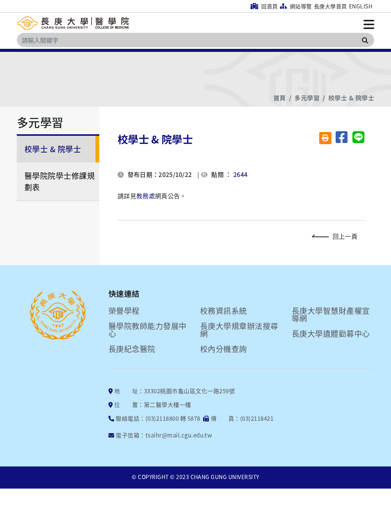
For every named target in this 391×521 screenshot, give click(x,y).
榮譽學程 (124, 311)
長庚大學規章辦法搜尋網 (239, 330)
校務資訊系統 (223, 311)
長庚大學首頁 (330, 6)
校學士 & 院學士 (351, 97)
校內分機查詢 (223, 349)
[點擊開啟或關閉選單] (369, 23)
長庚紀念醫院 (131, 349)
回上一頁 (345, 236)
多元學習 (307, 97)
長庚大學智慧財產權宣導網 (331, 314)
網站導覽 (300, 6)
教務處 (145, 195)
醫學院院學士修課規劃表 (59, 181)
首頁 (279, 97)
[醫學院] (74, 23)
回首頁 (269, 6)
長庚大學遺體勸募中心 (331, 334)
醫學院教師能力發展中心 (147, 330)
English (360, 6)
